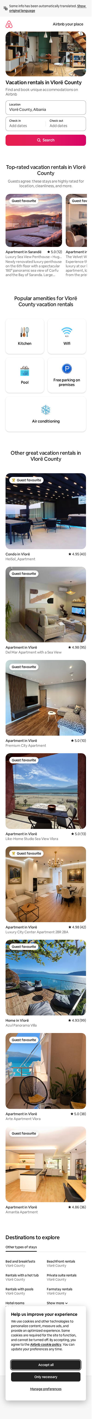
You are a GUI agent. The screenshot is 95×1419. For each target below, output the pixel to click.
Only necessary (45, 1377)
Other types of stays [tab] (21, 1247)
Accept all (45, 1365)
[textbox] (25, 126)
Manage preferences (46, 1389)
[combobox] (45, 109)
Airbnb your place (68, 24)
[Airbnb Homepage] (9, 24)
